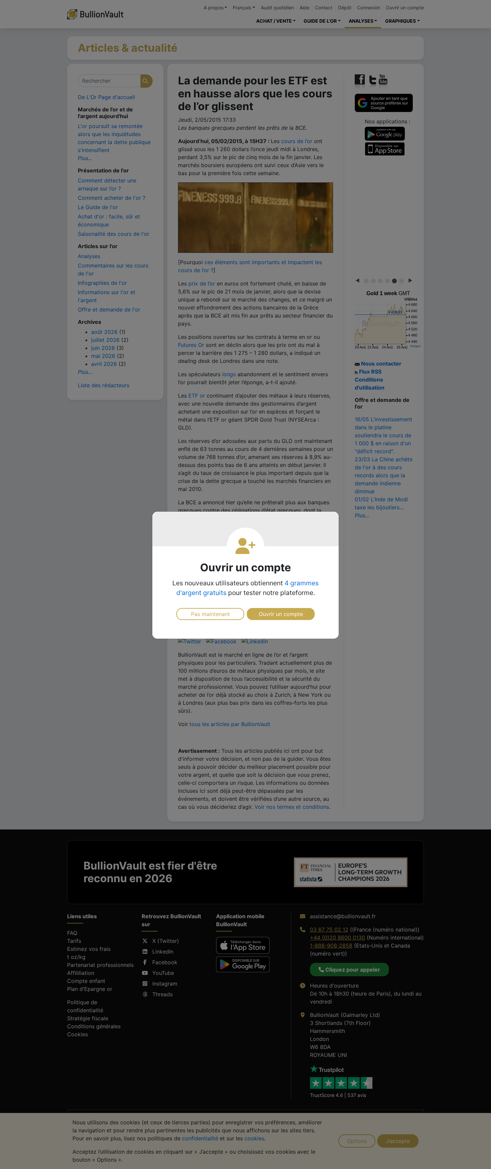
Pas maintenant (210, 614)
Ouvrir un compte (281, 614)
